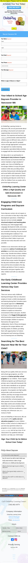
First (2, 41)
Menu (14, 28)
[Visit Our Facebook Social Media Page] (12, 539)
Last (2, 47)
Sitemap (14, 554)
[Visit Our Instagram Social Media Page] (15, 539)
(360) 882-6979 (14, 7)
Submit (5, 89)
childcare (3, 137)
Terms (14, 558)
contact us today (6, 430)
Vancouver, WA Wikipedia (14, 489)
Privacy (14, 556)
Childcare (8, 488)
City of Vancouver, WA (6, 489)
